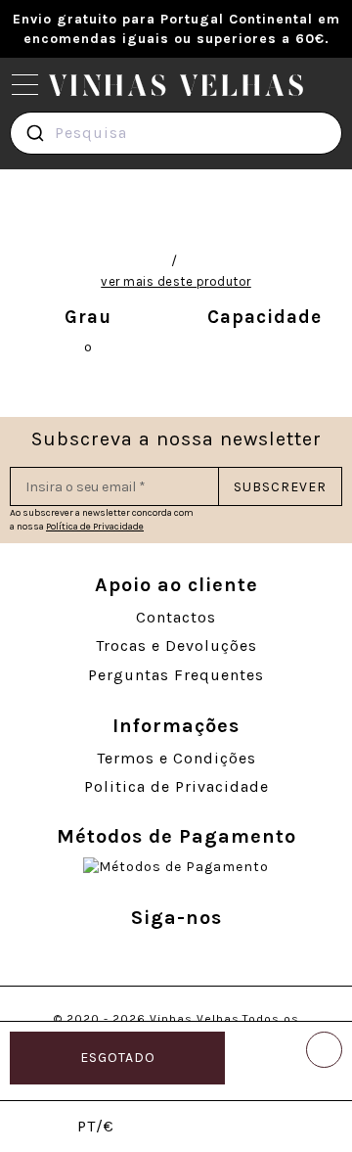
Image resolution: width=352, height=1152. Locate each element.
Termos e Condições (176, 758)
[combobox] (176, 133)
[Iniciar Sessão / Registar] (168, 1128)
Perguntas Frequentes (176, 675)
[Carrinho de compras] (315, 1128)
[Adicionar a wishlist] (324, 1050)
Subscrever (280, 487)
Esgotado (117, 1057)
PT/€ (95, 1126)
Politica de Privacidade (176, 786)
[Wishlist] (242, 1128)
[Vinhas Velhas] (176, 85)
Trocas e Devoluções (176, 645)
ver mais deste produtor (176, 281)
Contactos (176, 617)
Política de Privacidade (95, 526)
